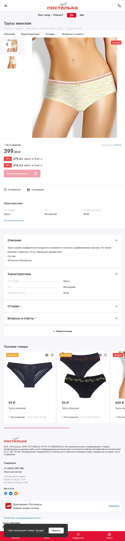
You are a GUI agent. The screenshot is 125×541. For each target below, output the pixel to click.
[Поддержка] (119, 5)
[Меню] (5, 5)
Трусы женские (17, 408)
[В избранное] (52, 355)
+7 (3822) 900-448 (14, 468)
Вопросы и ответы (73, 34)
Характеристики (30, 34)
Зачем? (40, 530)
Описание (9, 34)
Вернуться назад (64, 331)
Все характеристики (14, 220)
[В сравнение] (47, 355)
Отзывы (51, 34)
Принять (56, 530)
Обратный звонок (13, 472)
